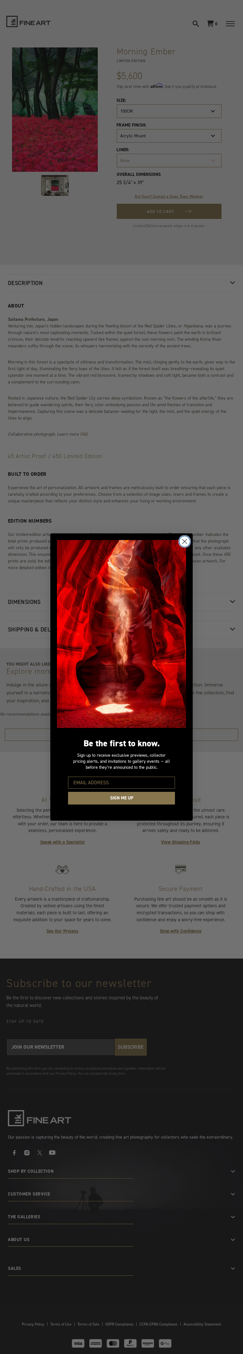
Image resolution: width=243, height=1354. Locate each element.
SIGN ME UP (121, 798)
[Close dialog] (184, 541)
